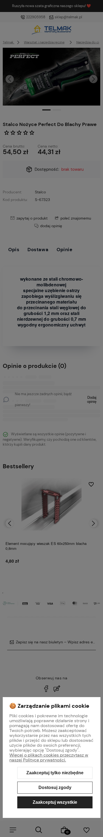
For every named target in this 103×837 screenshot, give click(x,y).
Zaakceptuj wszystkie (55, 802)
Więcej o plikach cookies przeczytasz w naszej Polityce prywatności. (48, 757)
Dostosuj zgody (54, 787)
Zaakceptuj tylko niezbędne (54, 772)
